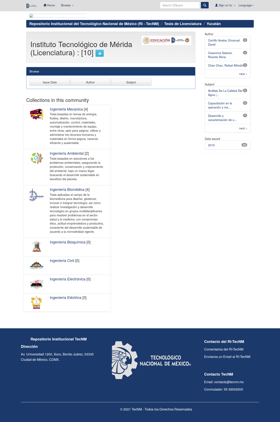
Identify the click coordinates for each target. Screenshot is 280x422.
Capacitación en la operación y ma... (220, 105)
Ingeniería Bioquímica (67, 241)
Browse (66, 5)
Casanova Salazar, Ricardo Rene (220, 55)
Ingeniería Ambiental (67, 153)
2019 (211, 145)
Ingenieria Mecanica (66, 109)
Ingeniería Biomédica (67, 189)
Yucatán (214, 23)
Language (245, 5)
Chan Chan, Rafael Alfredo (225, 65)
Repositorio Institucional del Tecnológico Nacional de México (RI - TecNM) (94, 23)
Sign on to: (225, 5)
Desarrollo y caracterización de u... (222, 118)
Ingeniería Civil (62, 260)
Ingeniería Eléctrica (65, 297)
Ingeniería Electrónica (67, 278)
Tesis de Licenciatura (182, 23)
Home (50, 5)
